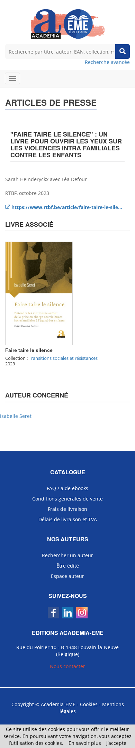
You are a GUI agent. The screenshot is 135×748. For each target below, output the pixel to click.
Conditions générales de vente (67, 498)
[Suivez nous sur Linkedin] (67, 612)
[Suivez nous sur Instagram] (82, 612)
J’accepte (116, 743)
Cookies (89, 704)
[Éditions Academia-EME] (68, 23)
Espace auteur (67, 576)
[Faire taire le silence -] (39, 293)
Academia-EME (58, 704)
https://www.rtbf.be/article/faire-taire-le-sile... (66, 207)
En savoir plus (85, 743)
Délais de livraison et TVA (67, 519)
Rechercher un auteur (67, 555)
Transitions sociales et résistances (63, 358)
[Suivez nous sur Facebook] (53, 612)
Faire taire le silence (29, 350)
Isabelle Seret (16, 416)
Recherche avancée (107, 62)
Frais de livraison (67, 509)
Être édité (67, 565)
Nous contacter (67, 666)
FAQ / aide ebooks (67, 488)
